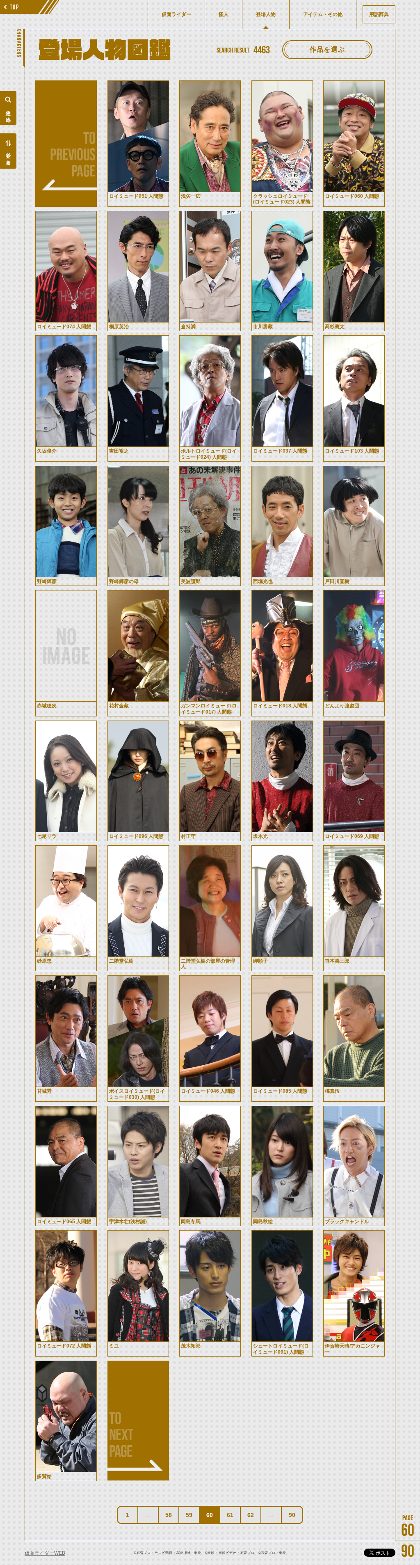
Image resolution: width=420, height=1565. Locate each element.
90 (292, 1515)
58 (168, 1515)
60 (209, 1515)
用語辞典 (379, 14)
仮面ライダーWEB (45, 1553)
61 (230, 1515)
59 (189, 1515)
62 (250, 1515)
